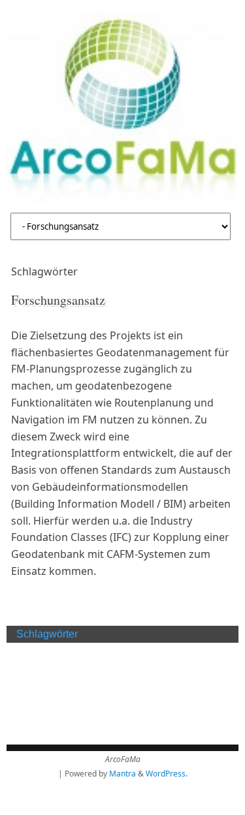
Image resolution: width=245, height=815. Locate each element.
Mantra (122, 773)
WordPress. (167, 773)
